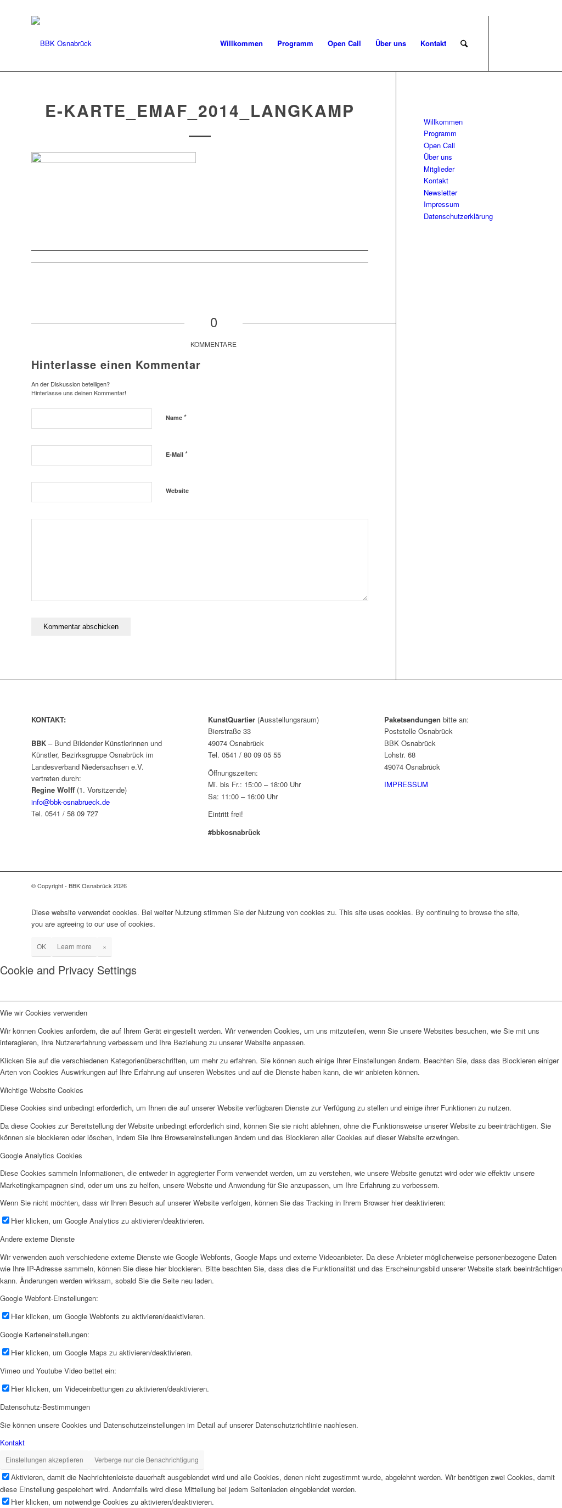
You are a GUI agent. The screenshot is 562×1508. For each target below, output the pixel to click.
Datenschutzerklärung (458, 216)
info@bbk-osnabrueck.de (70, 802)
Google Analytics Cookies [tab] (41, 1155)
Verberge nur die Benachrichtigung (146, 1459)
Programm (440, 133)
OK (41, 946)
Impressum (441, 204)
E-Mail (177, 454)
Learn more (74, 946)
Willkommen (443, 121)
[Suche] (464, 43)
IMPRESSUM (406, 784)
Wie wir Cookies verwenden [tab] (43, 1012)
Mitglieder (439, 169)
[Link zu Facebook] (506, 43)
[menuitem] (241, 43)
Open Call (439, 145)
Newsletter (440, 192)
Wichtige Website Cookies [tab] (41, 1090)
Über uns (438, 157)
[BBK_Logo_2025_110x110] (61, 43)
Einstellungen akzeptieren (44, 1459)
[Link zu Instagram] (522, 43)
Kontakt (436, 180)
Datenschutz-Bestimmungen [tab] (45, 1407)
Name (176, 417)
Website (177, 490)
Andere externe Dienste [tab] (37, 1239)
